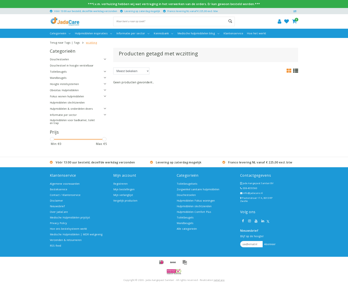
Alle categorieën (187, 228)
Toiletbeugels (185, 217)
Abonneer (270, 244)
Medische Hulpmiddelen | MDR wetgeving (76, 234)
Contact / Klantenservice (65, 195)
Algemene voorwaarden (65, 183)
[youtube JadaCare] (256, 221)
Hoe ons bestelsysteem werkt (68, 228)
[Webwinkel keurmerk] (174, 271)
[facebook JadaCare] (243, 221)
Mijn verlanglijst (123, 195)
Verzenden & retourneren (66, 240)
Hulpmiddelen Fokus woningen (196, 200)
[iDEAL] (163, 264)
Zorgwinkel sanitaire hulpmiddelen (198, 189)
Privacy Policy (58, 223)
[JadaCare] (65, 21)
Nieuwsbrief (57, 206)
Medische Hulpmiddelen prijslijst (70, 217)
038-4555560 (249, 188)
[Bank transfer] (174, 264)
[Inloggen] (279, 21)
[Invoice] (185, 264)
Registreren (120, 183)
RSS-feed (55, 245)
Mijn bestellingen (123, 189)
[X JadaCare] (268, 221)
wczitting (91, 42)
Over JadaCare (59, 212)
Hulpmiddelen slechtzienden (194, 206)
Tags (77, 42)
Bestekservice (58, 189)
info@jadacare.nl (253, 193)
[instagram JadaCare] (249, 221)
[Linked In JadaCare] (262, 221)
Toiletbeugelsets (187, 183)
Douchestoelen (186, 195)
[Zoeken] (230, 21)
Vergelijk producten (125, 200)
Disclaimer (56, 200)
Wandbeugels (185, 223)
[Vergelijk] (295, 11)
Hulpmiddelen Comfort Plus (194, 212)
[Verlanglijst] (286, 21)
